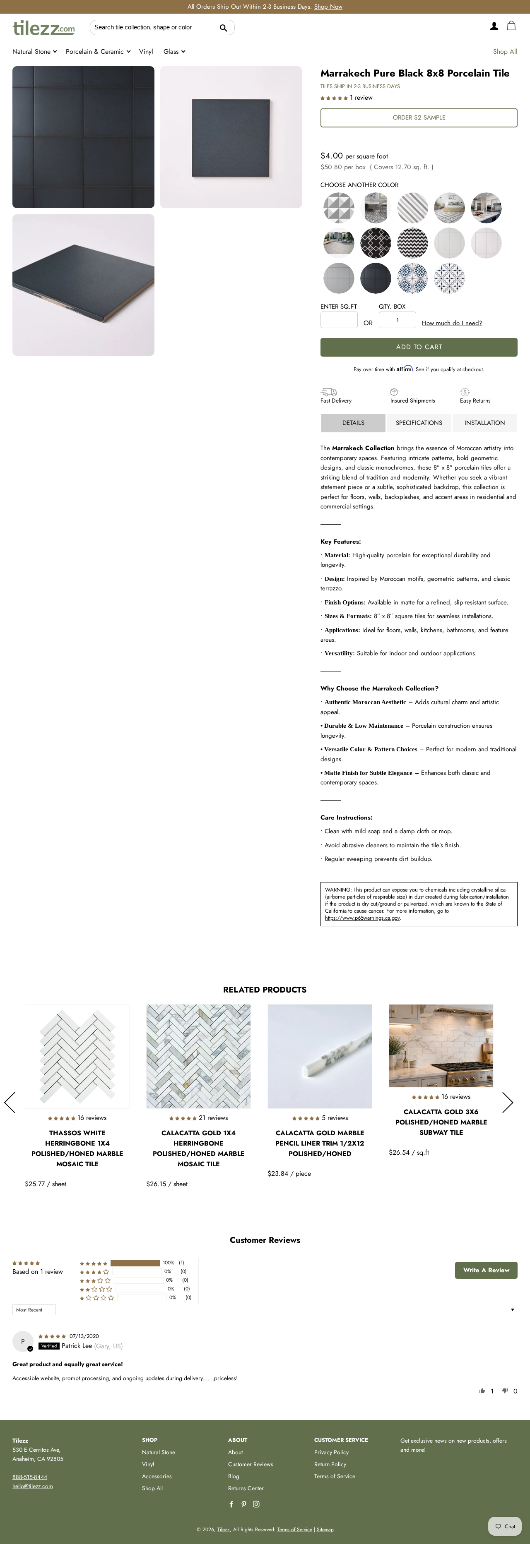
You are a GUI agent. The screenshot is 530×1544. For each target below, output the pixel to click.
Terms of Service (334, 1476)
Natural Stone (32, 51)
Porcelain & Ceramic (96, 51)
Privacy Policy (331, 1452)
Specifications (419, 422)
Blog (233, 1476)
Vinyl (146, 51)
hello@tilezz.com (32, 1486)
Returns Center (246, 1488)
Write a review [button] (486, 1270)
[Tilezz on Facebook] (232, 1504)
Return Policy (330, 1464)
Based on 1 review (37, 1271)
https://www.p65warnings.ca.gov (362, 918)
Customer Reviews (250, 1464)
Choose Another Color (359, 184)
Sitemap (325, 1529)
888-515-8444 (29, 1477)
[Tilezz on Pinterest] (245, 1504)
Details (353, 422)
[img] (53, 1335)
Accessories (157, 1476)
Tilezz (223, 1529)
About (235, 1452)
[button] (335, 97)
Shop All (505, 51)
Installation (485, 422)
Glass (172, 51)
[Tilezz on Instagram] (257, 1504)
